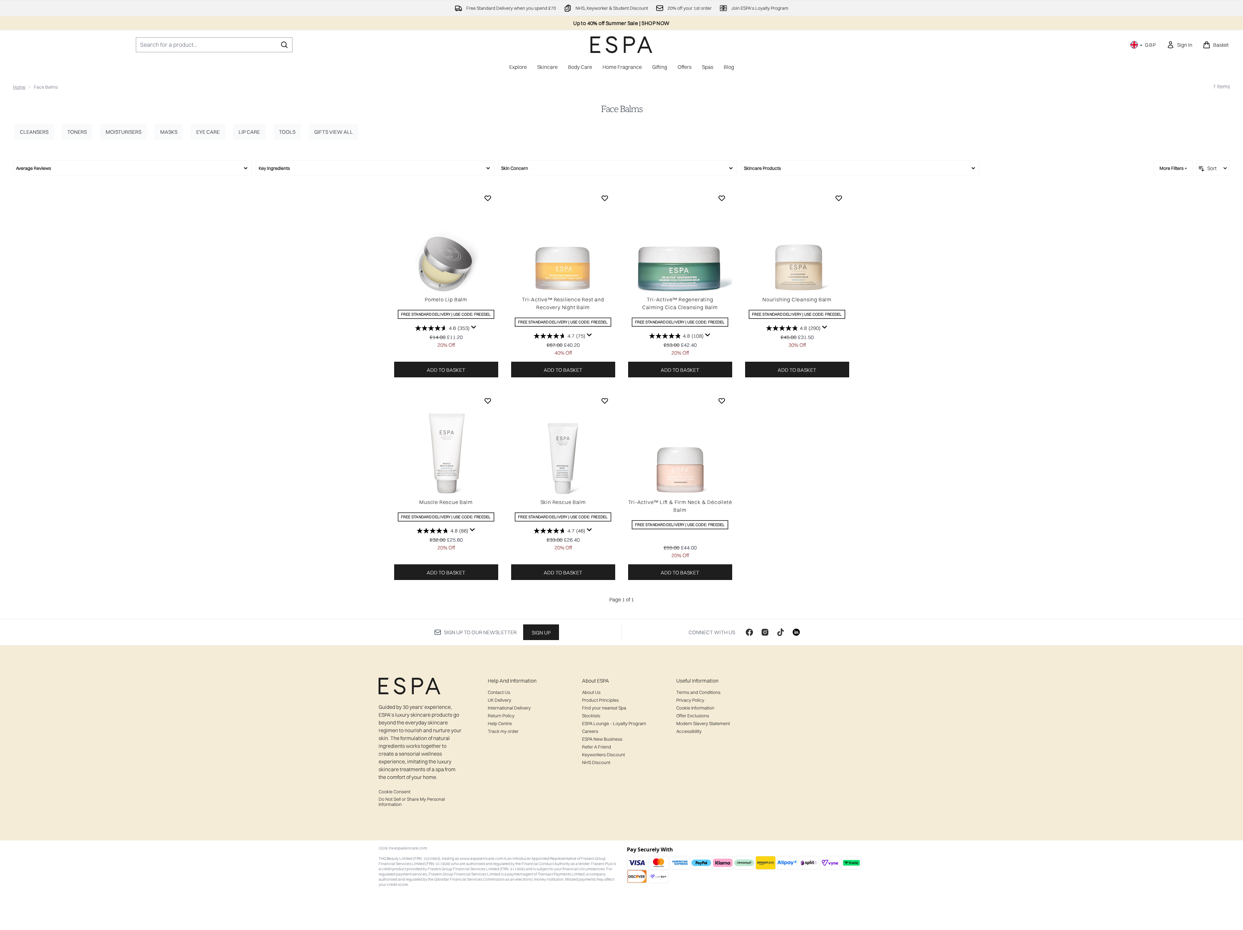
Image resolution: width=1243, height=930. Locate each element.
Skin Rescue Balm (563, 502)
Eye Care (208, 132)
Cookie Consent (394, 791)
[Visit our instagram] (765, 632)
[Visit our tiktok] (780, 632)
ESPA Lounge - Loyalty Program (614, 723)
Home (19, 87)
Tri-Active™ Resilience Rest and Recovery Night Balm (563, 303)
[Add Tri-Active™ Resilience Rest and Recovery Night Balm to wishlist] (605, 198)
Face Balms (621, 109)
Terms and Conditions (698, 692)
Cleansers (34, 132)
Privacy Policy (690, 700)
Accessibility (689, 731)
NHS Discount (596, 762)
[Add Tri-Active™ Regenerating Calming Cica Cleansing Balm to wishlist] (722, 198)
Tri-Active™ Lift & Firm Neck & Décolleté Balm (680, 506)
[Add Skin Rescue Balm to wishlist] (605, 400)
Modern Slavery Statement (703, 723)
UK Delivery (499, 700)
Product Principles (600, 700)
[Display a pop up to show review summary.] (474, 327)
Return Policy (501, 716)
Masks (168, 132)
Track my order (503, 731)
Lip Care (249, 132)
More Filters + (1173, 168)
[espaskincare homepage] (621, 44)
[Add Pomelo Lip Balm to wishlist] (488, 198)
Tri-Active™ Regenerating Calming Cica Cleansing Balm (680, 303)
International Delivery (509, 708)
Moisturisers (123, 132)
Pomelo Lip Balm (446, 299)
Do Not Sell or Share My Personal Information (412, 802)
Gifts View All (333, 132)
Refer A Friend (596, 747)
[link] (1179, 44)
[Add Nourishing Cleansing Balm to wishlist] (839, 198)
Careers (590, 731)
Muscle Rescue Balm (446, 502)
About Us (591, 692)
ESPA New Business (602, 739)
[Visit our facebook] (749, 632)
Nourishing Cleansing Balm (797, 299)
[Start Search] (284, 45)
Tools (287, 132)
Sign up (541, 632)
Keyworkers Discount (603, 755)
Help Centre (500, 723)
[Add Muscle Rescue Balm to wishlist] (488, 400)
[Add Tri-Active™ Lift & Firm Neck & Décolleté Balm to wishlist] (722, 400)
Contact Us (499, 692)
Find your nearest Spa (604, 708)
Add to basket (446, 370)
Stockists (591, 716)
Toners (77, 132)
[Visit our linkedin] (796, 632)
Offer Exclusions (692, 716)
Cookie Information (695, 708)
